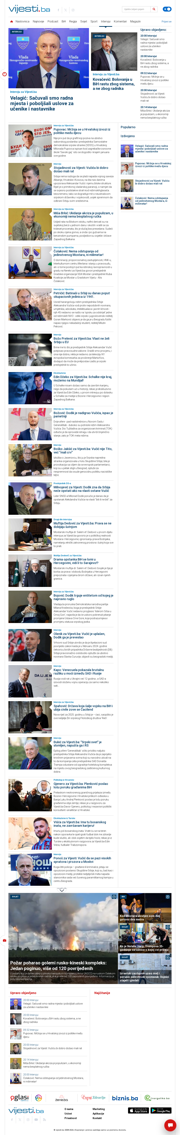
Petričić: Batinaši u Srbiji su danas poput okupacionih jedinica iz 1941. (82, 294)
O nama (69, 1109)
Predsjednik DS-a (62, 483)
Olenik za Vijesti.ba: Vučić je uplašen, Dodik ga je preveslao (79, 635)
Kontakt (97, 1118)
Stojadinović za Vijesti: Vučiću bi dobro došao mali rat (152, 97)
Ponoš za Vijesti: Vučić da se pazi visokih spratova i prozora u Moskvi (82, 860)
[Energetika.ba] (158, 1098)
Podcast (53, 21)
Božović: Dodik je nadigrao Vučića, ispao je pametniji (83, 414)
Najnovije (38, 21)
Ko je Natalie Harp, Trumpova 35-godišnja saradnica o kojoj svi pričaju (144, 948)
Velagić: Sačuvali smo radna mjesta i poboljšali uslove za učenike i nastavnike (41, 103)
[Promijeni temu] (167, 9)
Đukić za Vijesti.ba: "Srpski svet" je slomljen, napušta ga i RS (78, 743)
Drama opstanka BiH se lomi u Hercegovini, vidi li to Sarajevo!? (76, 561)
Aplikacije (98, 1113)
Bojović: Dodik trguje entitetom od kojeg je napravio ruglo (83, 597)
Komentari (120, 21)
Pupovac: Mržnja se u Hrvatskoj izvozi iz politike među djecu (154, 80)
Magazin (135, 21)
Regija (73, 21)
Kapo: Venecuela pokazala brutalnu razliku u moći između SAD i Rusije (79, 671)
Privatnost (71, 1118)
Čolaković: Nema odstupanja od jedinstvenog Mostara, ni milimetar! (78, 253)
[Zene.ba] (61, 1098)
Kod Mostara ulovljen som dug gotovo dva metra (140, 917)
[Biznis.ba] (125, 1098)
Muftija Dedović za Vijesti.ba (68, 555)
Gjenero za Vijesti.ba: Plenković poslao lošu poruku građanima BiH (81, 785)
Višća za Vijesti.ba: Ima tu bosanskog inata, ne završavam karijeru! (80, 823)
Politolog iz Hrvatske (64, 780)
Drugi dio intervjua (63, 519)
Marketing (99, 1109)
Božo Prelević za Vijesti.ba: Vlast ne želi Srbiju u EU (81, 340)
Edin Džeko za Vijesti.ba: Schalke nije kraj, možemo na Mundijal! (83, 378)
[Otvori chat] (170, 1125)
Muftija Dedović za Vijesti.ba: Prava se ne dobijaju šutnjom (82, 525)
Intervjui (105, 21)
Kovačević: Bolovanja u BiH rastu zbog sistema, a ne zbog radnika (114, 84)
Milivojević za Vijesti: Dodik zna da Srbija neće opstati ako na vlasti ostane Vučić (82, 489)
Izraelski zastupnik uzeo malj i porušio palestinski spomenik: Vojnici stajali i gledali (144, 977)
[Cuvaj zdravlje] (93, 1098)
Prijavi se (167, 21)
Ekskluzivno (60, 373)
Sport (94, 21)
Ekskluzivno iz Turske (64, 818)
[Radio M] (18, 1098)
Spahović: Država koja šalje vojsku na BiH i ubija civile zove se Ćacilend (83, 707)
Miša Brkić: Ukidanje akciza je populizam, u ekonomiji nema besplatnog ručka (155, 114)
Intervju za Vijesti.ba (64, 125)
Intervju (57, 164)
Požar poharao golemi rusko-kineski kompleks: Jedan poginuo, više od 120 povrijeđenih (58, 965)
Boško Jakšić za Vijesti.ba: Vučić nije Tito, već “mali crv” (83, 450)
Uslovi (68, 1113)
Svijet (83, 21)
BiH (64, 21)
